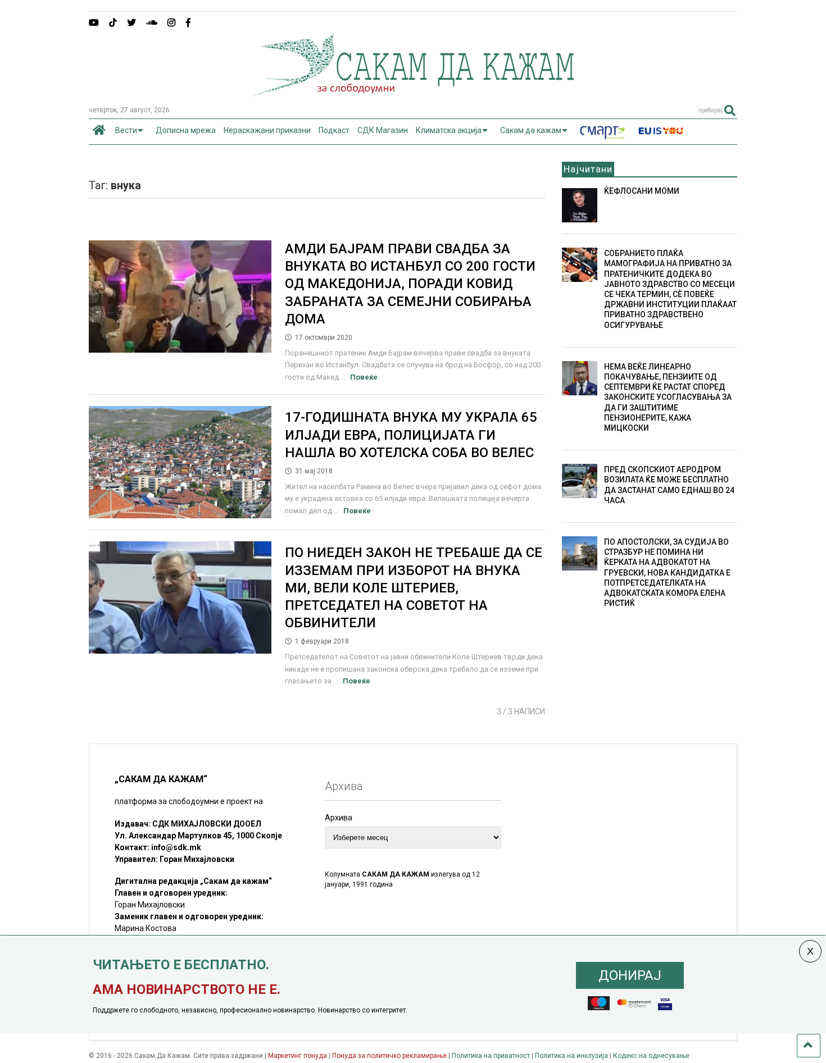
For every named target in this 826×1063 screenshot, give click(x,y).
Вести (126, 130)
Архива (338, 817)
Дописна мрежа (186, 130)
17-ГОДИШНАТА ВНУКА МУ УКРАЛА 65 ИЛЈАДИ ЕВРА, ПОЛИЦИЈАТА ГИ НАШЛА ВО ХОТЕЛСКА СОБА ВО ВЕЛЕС (411, 434)
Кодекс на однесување (651, 1056)
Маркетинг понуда (298, 1056)
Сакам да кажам (530, 130)
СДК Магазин (382, 130)
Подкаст (334, 130)
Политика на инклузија (571, 1056)
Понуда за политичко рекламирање (389, 1056)
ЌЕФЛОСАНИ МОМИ (641, 190)
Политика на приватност (491, 1056)
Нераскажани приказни (267, 130)
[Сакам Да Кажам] (413, 92)
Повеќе (364, 377)
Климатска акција (449, 130)
